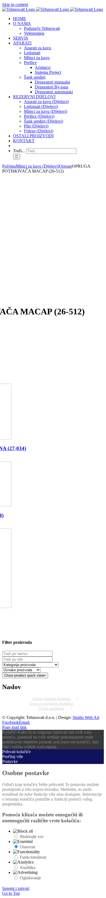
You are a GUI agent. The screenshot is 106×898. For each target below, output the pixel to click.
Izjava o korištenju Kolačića (51, 704)
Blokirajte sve (31, 836)
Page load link (14, 727)
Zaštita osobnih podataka (51, 699)
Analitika (27, 867)
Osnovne (27, 847)
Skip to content (15, 4)
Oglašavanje (30, 877)
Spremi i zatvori (15, 888)
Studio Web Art (86, 717)
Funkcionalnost (33, 857)
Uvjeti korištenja (51, 708)
